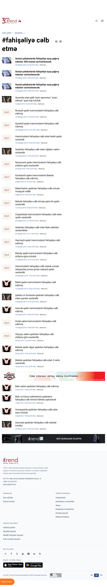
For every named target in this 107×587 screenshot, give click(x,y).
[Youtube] (22, 554)
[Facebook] (11, 554)
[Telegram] (28, 554)
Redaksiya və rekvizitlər (65, 501)
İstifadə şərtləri (9, 527)
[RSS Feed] (40, 554)
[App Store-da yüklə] (13, 565)
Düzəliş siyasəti (62, 513)
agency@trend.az (9, 484)
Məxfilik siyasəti (9, 531)
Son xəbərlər (8, 498)
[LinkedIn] (34, 554)
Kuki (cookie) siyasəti (11, 539)
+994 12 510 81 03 (10, 482)
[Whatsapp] (5, 554)
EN (92, 575)
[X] (17, 554)
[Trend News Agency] (10, 460)
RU (101, 575)
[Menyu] (102, 20)
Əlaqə (58, 505)
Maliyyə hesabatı (62, 517)
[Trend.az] (11, 21)
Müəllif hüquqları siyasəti (13, 535)
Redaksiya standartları (65, 509)
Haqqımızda (60, 498)
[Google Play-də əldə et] (34, 565)
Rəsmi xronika (8, 501)
